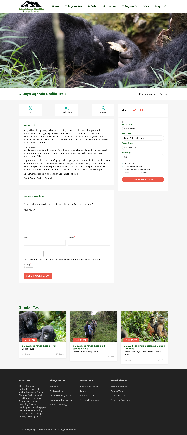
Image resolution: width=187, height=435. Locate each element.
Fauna (83, 391)
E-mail (27, 237)
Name (71, 237)
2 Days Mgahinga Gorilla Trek (39, 346)
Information (109, 6)
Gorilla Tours (28, 348)
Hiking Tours (92, 351)
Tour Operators (118, 395)
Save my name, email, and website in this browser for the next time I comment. (63, 259)
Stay (157, 6)
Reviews (164, 94)
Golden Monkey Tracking (62, 395)
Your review (30, 209)
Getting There (117, 391)
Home (55, 6)
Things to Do (130, 6)
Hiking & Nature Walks (61, 400)
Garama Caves (87, 395)
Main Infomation (147, 94)
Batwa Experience (89, 386)
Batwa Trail (55, 386)
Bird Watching (56, 391)
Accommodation (119, 386)
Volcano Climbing (58, 404)
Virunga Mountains (89, 400)
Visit (146, 6)
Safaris (92, 6)
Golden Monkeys (131, 351)
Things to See (73, 6)
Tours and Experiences (122, 400)
